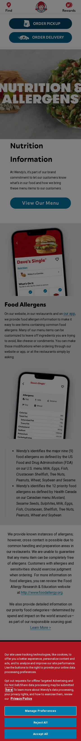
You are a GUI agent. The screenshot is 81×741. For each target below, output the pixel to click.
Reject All (40, 722)
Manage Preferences (40, 710)
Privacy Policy (21, 698)
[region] (40, 691)
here (9, 689)
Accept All (40, 734)
